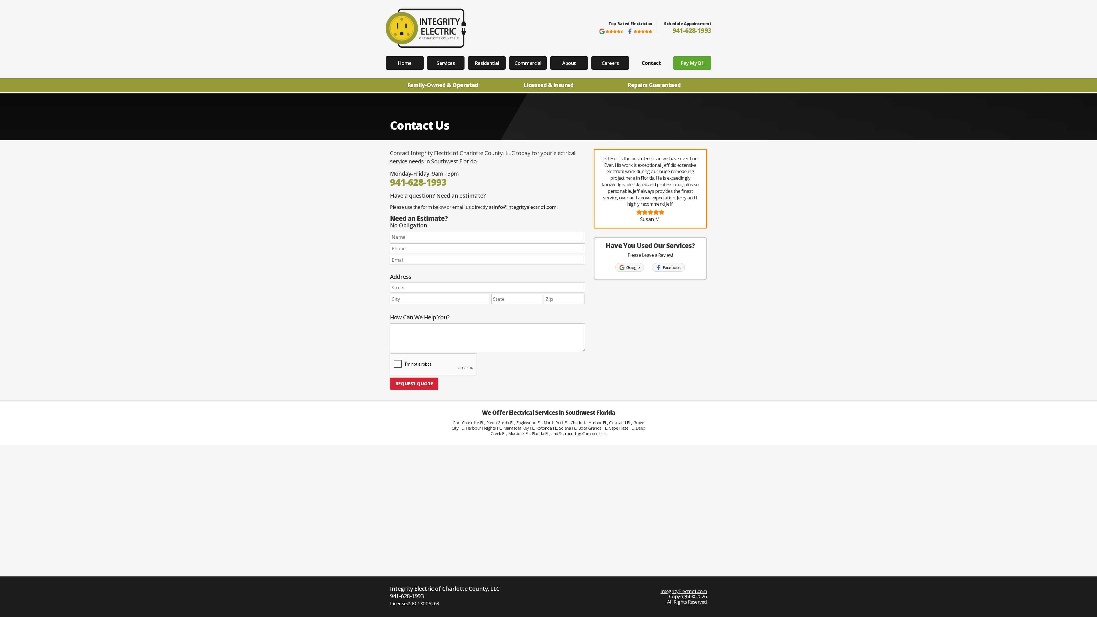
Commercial (528, 63)
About (569, 63)
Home (405, 63)
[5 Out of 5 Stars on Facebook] (639, 31)
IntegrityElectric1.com (683, 591)
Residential (487, 63)
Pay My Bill (692, 63)
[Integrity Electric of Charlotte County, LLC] (426, 28)
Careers (610, 63)
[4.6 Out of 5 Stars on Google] (611, 31)
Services (446, 63)
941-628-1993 (691, 30)
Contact (651, 63)
